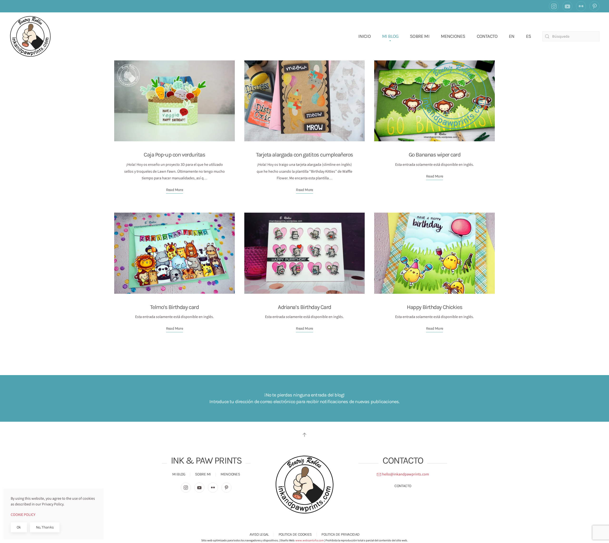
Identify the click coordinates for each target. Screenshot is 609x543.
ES (528, 36)
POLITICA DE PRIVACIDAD (340, 534)
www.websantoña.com (309, 540)
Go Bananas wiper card (435, 154)
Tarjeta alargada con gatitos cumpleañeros (304, 154)
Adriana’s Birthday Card (304, 307)
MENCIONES (453, 36)
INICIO (364, 36)
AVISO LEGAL (259, 534)
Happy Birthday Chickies (434, 307)
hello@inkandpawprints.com (405, 474)
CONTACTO (487, 36)
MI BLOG (390, 36)
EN (511, 36)
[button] (304, 434)
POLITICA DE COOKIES (295, 534)
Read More (174, 189)
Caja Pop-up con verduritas (174, 154)
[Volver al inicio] (30, 36)
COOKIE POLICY (23, 514)
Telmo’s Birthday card (174, 307)
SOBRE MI (419, 36)
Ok (19, 527)
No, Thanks (45, 527)
